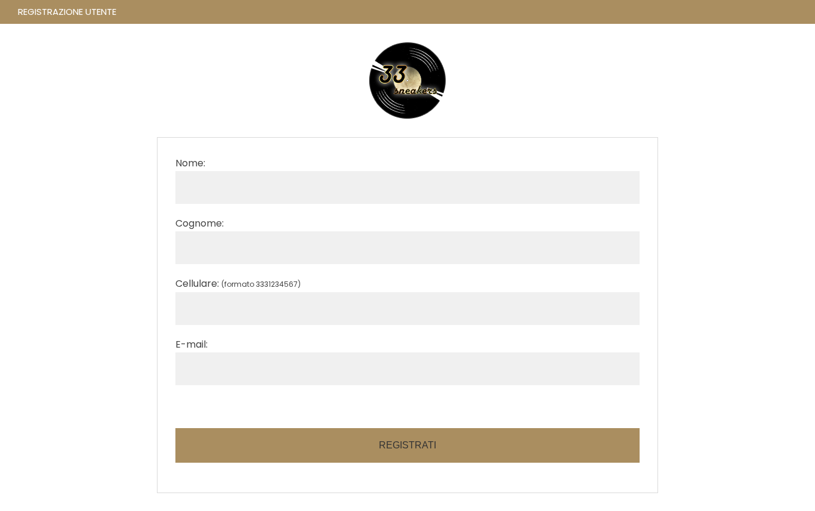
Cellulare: (238, 283)
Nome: (190, 163)
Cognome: (199, 223)
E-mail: (191, 344)
